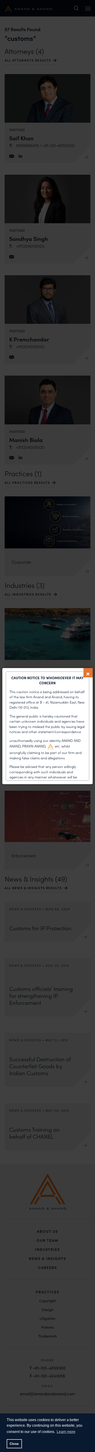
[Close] (88, 672)
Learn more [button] (66, 1432)
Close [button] (14, 1443)
